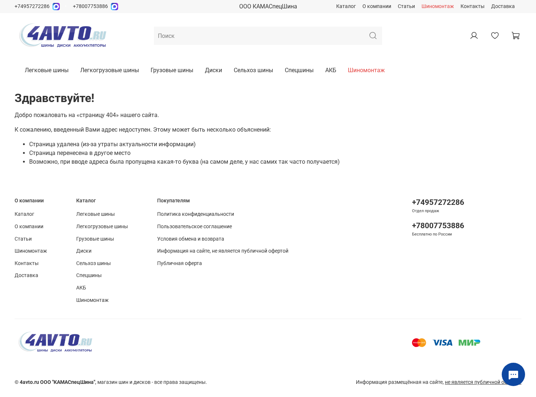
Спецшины (299, 70)
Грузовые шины (172, 70)
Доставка (503, 6)
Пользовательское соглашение (194, 226)
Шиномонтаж (438, 6)
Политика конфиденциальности (195, 214)
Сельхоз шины (253, 70)
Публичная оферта (179, 263)
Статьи (406, 6)
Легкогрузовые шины (109, 70)
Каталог (346, 6)
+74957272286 (32, 6)
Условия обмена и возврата (190, 239)
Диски (213, 70)
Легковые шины (47, 70)
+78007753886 (90, 6)
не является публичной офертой (483, 382)
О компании (376, 6)
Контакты (473, 6)
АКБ (330, 70)
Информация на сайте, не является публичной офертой (222, 251)
